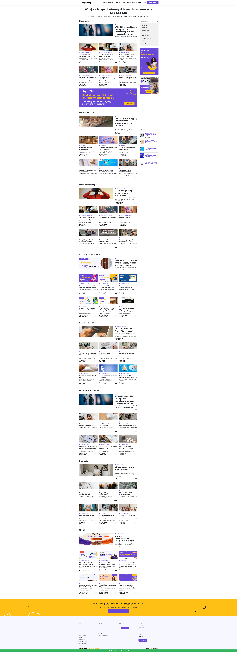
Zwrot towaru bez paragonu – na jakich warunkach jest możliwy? (128, 56)
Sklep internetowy (87, 185)
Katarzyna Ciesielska (119, 271)
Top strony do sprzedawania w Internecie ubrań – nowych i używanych (88, 355)
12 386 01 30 (141, 634)
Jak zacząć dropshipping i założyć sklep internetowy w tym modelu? (126, 122)
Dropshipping (110, 2)
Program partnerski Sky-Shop (123, 626)
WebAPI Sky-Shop (102, 633)
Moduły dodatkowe (82, 629)
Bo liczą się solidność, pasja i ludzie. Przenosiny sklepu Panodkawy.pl (107, 287)
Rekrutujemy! (125, 628)
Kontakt (139, 2)
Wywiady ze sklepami (88, 254)
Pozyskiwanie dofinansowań (103, 635)
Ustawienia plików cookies (83, 643)
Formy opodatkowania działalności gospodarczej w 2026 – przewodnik (127, 425)
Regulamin (80, 637)
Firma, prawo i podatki (89, 390)
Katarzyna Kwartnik (119, 40)
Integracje (118, 2)
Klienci (128, 2)
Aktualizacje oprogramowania (84, 635)
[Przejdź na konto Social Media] (89, 648)
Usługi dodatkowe (82, 631)
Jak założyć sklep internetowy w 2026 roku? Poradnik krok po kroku (151, 141)
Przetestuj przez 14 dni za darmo (118, 611)
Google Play (155, 648)
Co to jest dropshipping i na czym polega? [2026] (151, 163)
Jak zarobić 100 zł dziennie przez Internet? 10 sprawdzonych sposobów (127, 494)
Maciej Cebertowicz (123, 315)
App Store (147, 648)
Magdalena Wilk (122, 177)
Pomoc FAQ (101, 629)
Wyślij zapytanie (143, 640)
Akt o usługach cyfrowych (83, 641)
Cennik (123, 2)
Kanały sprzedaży (86, 323)
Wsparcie (134, 2)
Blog (145, 2)
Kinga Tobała (117, 132)
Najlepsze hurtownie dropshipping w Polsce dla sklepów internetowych (126, 171)
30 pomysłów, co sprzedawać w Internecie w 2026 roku (151, 148)
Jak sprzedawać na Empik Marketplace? (124, 330)
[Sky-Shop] (87, 2)
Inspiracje (83, 461)
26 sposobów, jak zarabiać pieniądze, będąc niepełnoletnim (106, 494)
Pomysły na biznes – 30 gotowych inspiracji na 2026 (151, 134)
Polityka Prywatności (82, 639)
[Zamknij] (3, 651)
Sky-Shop (83, 530)
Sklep (104, 2)
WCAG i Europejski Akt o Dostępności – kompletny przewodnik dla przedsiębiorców (126, 30)
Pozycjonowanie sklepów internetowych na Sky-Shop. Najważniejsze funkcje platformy (151, 155)
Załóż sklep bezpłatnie (153, 2)
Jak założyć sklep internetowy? (104, 626)
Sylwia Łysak (101, 431)
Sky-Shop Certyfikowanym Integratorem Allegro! (125, 538)
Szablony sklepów (82, 633)
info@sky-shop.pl (141, 636)
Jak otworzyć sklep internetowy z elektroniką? (124, 192)
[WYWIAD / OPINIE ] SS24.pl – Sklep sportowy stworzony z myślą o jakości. (127, 310)
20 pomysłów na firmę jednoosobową (125, 468)
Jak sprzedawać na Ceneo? (127, 353)
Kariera (119, 628)
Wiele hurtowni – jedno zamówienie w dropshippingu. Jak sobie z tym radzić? (107, 171)
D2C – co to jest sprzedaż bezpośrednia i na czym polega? (126, 241)
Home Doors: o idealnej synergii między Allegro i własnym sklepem (126, 262)
